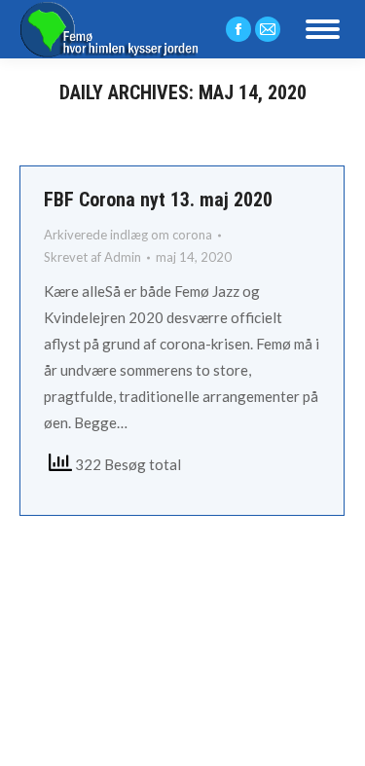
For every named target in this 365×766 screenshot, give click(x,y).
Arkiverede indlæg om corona (128, 234)
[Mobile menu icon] (323, 29)
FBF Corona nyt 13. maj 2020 (158, 199)
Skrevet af (92, 257)
